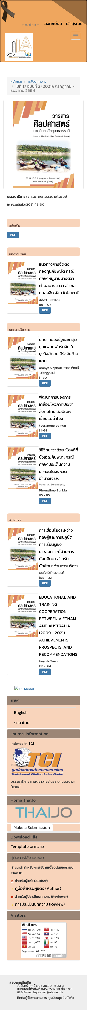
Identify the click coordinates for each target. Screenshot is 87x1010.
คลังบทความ (37, 81)
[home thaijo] (43, 812)
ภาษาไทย (21, 722)
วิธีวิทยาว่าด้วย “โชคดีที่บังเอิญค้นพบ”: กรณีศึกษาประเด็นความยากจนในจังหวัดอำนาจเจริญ (58, 467)
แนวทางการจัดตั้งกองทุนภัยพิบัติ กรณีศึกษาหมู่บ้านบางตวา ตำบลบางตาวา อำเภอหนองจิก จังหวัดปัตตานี (59, 278)
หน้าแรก (16, 81)
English (21, 712)
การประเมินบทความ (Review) (40, 904)
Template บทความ (27, 846)
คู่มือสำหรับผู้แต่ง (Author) (38, 888)
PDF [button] (13, 234)
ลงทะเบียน (53, 23)
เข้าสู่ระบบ (74, 23)
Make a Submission (32, 827)
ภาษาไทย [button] (29, 24)
